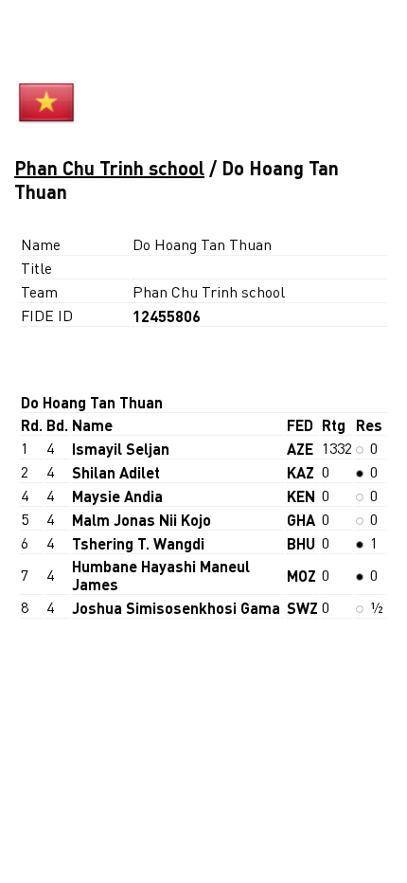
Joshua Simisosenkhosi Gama (176, 608)
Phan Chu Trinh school (109, 167)
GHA (301, 520)
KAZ (300, 472)
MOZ (301, 576)
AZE (300, 449)
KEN (301, 496)
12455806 (167, 316)
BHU (301, 543)
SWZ (302, 608)
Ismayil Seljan (120, 449)
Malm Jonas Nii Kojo (141, 520)
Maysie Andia (117, 496)
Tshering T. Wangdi (138, 543)
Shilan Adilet (116, 472)
